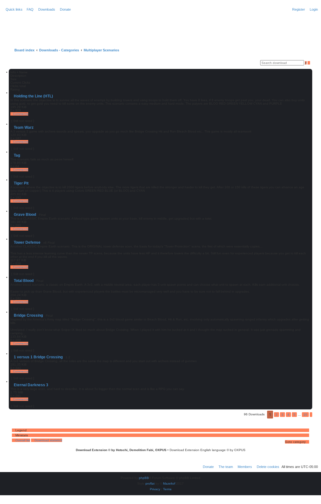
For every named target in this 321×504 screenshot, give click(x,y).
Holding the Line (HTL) (33, 96)
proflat (150, 483)
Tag (17, 155)
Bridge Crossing (28, 315)
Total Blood (24, 280)
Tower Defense (27, 242)
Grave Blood (25, 214)
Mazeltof (169, 483)
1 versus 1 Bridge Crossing (38, 357)
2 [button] (276, 414)
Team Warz (24, 127)
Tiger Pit (21, 183)
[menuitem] (29, 9)
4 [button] (288, 414)
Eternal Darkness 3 (31, 385)
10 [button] (305, 414)
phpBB (144, 478)
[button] (311, 414)
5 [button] (294, 414)
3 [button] (282, 414)
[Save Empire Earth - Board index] (28, 26)
